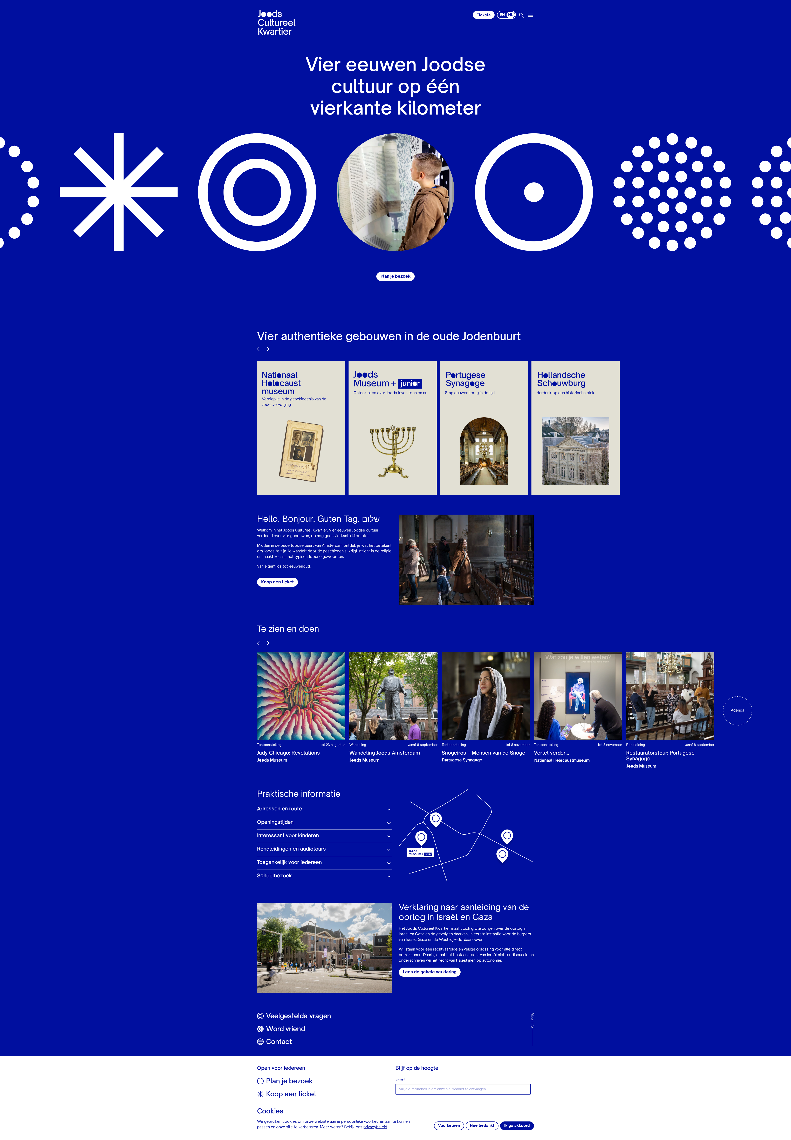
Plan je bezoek (395, 277)
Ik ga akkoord (517, 1126)
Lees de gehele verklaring (429, 972)
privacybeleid (375, 1127)
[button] (324, 809)
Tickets (483, 15)
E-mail (400, 1079)
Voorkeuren (449, 1126)
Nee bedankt (482, 1126)
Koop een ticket (277, 582)
